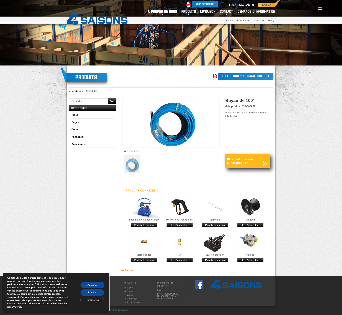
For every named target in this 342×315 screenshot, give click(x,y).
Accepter (92, 285)
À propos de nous (162, 11)
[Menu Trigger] (320, 7)
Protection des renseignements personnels (168, 296)
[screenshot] (171, 123)
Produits (188, 11)
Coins (75, 129)
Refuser (92, 292)
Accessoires (78, 144)
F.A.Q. (271, 20)
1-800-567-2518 (241, 5)
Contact (226, 11)
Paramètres (92, 300)
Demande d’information (256, 11)
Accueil (229, 20)
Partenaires (243, 20)
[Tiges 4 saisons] (97, 19)
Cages (75, 122)
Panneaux (77, 136)
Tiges (74, 114)
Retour (129, 270)
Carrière (259, 20)
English (266, 4)
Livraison (207, 11)
